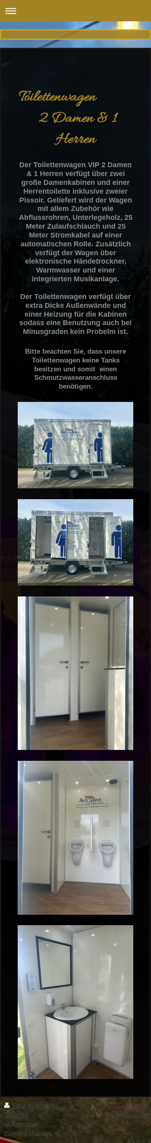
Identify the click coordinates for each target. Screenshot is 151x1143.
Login (139, 1106)
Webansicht (129, 1115)
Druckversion (33, 1106)
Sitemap (16, 1115)
